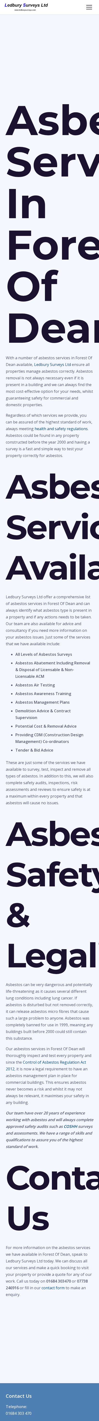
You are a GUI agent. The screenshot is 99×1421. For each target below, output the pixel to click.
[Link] (26, 7)
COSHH (70, 1126)
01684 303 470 (18, 1413)
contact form (53, 1287)
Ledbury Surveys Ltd (52, 364)
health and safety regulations (61, 428)
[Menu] (89, 7)
